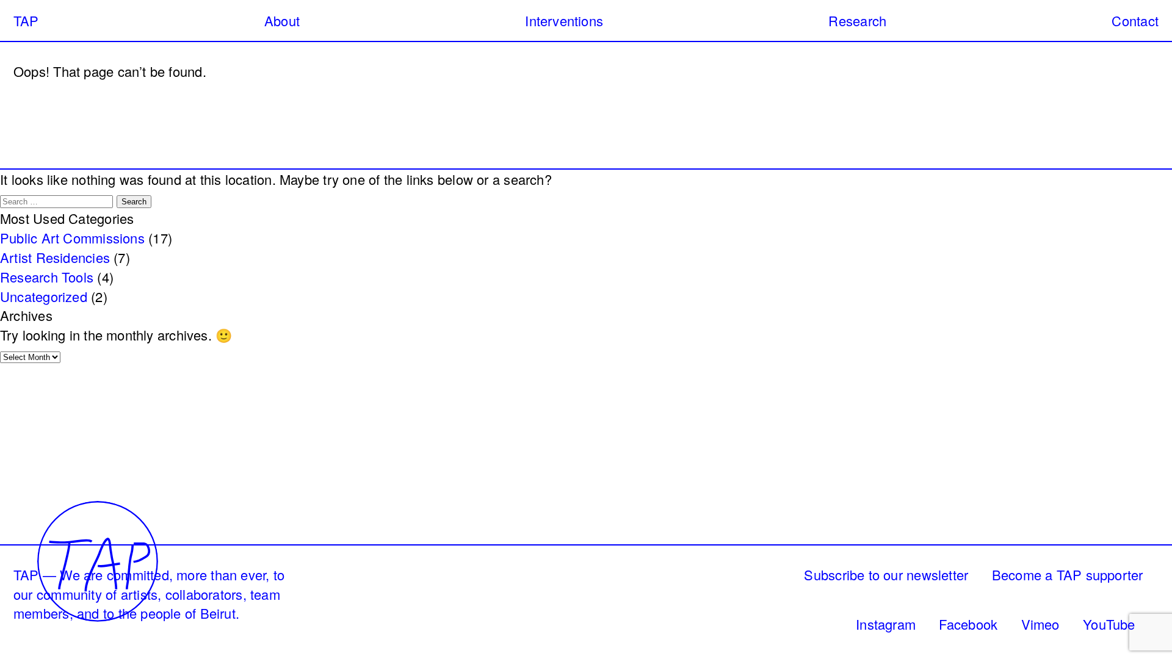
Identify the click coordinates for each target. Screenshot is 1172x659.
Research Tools (46, 276)
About (282, 20)
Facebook (968, 623)
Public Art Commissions (72, 237)
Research (857, 20)
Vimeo (1040, 623)
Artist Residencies (55, 257)
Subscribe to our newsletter (886, 574)
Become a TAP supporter (1067, 574)
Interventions (564, 20)
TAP (26, 20)
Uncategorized (43, 296)
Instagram (886, 623)
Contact (1135, 20)
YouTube (1109, 623)
